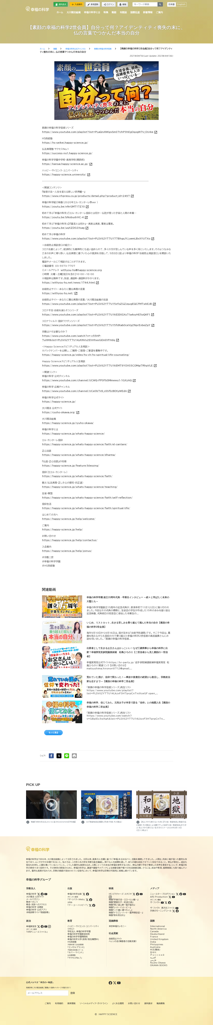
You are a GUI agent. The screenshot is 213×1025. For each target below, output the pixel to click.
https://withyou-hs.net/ (60, 293)
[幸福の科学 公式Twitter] (115, 983)
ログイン (108, 4)
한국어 (153, 952)
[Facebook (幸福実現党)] (42, 926)
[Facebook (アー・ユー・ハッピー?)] (93, 905)
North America (158, 929)
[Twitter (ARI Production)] (169, 896)
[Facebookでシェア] (51, 755)
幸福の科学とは (92, 12)
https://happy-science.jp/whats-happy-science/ (73, 433)
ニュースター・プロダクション (162, 894)
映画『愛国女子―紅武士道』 (121, 902)
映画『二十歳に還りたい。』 (120, 910)
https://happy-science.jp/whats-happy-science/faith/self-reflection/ (87, 497)
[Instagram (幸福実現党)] (49, 926)
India (153, 942)
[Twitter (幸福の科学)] (38, 893)
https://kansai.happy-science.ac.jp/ (67, 164)
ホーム (60, 12)
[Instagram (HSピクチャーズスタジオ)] (110, 896)
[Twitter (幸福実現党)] (38, 926)
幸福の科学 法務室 (34, 907)
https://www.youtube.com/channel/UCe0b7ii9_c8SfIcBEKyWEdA (86, 391)
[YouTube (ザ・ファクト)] (162, 902)
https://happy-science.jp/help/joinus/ (67, 551)
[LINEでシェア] (66, 755)
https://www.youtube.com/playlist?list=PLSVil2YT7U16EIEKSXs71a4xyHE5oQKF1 (98, 314)
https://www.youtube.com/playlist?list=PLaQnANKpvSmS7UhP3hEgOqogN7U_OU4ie (100, 132)
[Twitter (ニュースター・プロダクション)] (177, 893)
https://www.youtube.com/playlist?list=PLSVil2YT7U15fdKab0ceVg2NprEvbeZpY (98, 325)
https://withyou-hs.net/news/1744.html (70, 282)
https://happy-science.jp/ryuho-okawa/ (68, 423)
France (154, 937)
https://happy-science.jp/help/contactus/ (69, 540)
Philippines (156, 944)
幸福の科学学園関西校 (78, 937)
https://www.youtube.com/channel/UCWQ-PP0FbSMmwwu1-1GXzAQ (89, 380)
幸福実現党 (31, 926)
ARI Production (159, 897)
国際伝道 (135, 12)
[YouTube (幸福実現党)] (45, 926)
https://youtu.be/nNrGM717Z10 (65, 206)
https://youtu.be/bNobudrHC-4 (65, 217)
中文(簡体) (155, 950)
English (181, 4)
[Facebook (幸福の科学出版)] (87, 893)
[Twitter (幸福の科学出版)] (83, 893)
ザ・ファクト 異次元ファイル (162, 908)
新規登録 (92, 4)
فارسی (153, 960)
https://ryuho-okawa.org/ (61, 412)
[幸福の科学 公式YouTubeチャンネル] (119, 983)
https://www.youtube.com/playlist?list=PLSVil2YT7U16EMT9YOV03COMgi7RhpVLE (99, 365)
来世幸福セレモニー (117, 926)
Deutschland (157, 934)
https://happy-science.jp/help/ (62, 529)
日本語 (172, 4)
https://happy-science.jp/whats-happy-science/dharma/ (79, 455)
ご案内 (159, 12)
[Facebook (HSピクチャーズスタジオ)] (137, 893)
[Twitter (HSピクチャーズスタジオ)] (133, 893)
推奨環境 (71, 1003)
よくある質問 (118, 1003)
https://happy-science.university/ (66, 174)
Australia (155, 947)
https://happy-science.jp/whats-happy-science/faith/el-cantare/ (84, 444)
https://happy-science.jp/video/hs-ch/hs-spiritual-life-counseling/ (85, 355)
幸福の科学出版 (75, 894)
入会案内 (76, 4)
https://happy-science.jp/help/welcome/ (68, 519)
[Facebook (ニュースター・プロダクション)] (180, 893)
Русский (157, 955)
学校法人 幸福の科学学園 (79, 931)
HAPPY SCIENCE (108, 1014)
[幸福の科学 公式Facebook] (111, 983)
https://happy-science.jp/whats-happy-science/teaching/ (80, 487)
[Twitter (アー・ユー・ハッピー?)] (90, 905)
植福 (122, 4)
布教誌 (123, 12)
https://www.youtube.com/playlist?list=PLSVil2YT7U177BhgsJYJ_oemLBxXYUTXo (98, 238)
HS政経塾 (72, 942)
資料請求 (60, 4)
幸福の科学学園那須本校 (79, 934)
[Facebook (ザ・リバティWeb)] (90, 899)
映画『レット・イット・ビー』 (120, 907)
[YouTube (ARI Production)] (173, 896)
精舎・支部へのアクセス (36, 905)
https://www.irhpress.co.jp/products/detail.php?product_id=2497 (88, 196)
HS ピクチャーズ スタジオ (120, 894)
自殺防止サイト (115, 939)
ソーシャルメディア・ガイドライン (94, 1003)
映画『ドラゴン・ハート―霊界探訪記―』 (126, 913)
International (157, 926)
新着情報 (147, 12)
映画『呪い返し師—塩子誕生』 (122, 905)
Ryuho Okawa (157, 963)
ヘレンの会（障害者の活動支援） (123, 941)
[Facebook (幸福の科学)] (42, 893)
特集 (106, 12)
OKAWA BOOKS (158, 965)
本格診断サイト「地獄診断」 (38, 912)
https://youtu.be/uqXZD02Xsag (65, 228)
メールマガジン (33, 899)
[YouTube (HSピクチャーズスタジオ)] (141, 893)
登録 (72, 993)
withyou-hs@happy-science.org (81, 270)
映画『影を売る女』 (117, 915)
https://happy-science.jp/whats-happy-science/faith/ (77, 476)
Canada (154, 931)
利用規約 (59, 1003)
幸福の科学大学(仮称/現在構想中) (83, 939)
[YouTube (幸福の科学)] (45, 893)
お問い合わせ (134, 1003)
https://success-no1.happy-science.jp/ (67, 153)
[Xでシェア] (59, 755)
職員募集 (161, 1003)
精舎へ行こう (32, 902)
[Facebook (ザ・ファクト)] (169, 902)
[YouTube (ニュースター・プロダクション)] (184, 893)
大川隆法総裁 (74, 12)
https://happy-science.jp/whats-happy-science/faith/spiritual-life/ (86, 508)
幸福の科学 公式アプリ (36, 910)
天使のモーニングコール (160, 911)
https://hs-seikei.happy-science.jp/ (65, 142)
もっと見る (53, 733)
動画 (114, 12)
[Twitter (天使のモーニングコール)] (173, 910)
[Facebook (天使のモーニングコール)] (177, 910)
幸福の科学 (31, 894)
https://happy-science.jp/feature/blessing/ (70, 465)
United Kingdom (159, 939)
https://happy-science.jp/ (59, 401)
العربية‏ (153, 958)
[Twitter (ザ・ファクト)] (165, 902)
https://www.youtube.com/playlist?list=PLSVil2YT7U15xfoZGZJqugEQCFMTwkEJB (99, 304)
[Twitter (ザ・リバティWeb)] (87, 899)
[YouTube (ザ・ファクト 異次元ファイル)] (176, 907)
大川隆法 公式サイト (35, 897)
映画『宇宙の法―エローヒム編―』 (123, 900)
